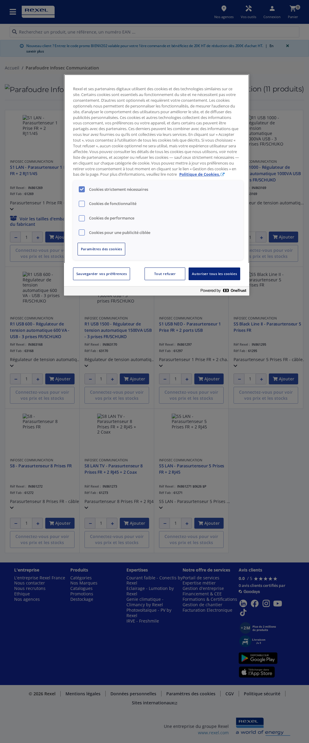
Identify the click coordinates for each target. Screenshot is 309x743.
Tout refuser (165, 273)
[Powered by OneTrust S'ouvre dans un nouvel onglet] (223, 292)
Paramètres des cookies (101, 249)
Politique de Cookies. (199, 174)
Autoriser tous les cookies (214, 273)
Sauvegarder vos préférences (101, 273)
